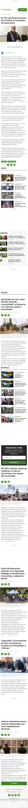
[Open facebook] (9, 795)
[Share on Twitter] (11, 165)
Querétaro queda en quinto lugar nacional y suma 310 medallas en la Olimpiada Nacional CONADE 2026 (21, 189)
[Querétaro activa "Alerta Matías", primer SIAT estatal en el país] (7, 401)
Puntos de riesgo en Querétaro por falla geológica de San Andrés (16, 261)
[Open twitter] (12, 795)
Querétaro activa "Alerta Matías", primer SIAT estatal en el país (21, 403)
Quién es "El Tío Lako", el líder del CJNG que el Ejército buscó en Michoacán (16, 250)
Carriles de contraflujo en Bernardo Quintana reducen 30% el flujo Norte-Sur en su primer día (20, 198)
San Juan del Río (20, 372)
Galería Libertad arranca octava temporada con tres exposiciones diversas (13, 725)
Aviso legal (8, 789)
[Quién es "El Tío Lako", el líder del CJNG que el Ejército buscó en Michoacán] (3, 249)
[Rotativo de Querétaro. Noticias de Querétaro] (9, 10)
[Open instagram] (15, 795)
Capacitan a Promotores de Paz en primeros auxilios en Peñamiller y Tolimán (13, 644)
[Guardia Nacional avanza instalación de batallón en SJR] (3, 255)
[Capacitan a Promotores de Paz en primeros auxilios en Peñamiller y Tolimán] (14, 665)
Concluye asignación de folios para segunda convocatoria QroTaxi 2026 (19, 378)
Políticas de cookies (11, 792)
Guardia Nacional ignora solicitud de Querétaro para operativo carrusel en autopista (20, 395)
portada (4, 161)
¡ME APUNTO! (14, 462)
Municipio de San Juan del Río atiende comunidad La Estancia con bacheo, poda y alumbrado (13, 304)
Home (2, 14)
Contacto (19, 792)
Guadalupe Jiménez (11, 52)
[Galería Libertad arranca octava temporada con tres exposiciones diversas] (14, 745)
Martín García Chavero (7, 312)
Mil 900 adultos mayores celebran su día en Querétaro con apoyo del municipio (14, 472)
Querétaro (8, 14)
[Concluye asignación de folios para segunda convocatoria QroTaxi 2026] (7, 375)
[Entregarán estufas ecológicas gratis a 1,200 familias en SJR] (7, 410)
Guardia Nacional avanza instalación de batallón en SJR (16, 255)
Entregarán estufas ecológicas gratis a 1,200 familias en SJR (20, 412)
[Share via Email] (14, 165)
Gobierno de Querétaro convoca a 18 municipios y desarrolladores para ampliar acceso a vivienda (16, 238)
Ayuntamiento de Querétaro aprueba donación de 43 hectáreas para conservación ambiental (20, 181)
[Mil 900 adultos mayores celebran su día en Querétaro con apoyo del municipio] (14, 492)
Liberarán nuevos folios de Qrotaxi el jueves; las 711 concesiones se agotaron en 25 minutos (20, 387)
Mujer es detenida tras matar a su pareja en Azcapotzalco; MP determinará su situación (20, 422)
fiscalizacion (12, 161)
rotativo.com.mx (15, 504)
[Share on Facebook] (8, 165)
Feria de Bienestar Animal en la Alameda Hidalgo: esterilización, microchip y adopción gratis (13, 573)
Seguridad (18, 416)
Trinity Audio (14, 46)
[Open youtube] (19, 795)
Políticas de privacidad (17, 789)
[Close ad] (26, 801)
